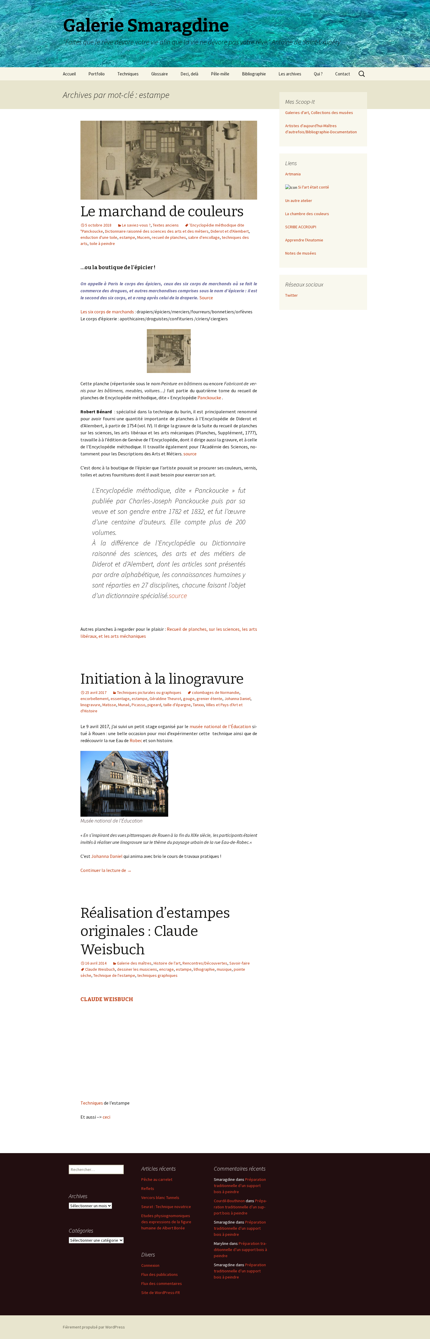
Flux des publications (159, 1274)
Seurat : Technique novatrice (166, 1206)
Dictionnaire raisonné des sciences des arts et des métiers (157, 231)
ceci (106, 1117)
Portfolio (96, 74)
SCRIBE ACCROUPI (300, 226)
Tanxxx (198, 704)
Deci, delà (189, 74)
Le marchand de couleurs (162, 211)
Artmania (293, 174)
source (190, 454)
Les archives (289, 74)
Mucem (143, 237)
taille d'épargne (177, 704)
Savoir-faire (239, 963)
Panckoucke (209, 397)
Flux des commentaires (161, 1283)
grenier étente (209, 698)
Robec (135, 740)
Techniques (128, 74)
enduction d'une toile (98, 237)
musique (224, 969)
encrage (166, 969)
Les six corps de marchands (107, 312)
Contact (342, 74)
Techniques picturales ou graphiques (149, 692)
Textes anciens (166, 225)
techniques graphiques (157, 975)
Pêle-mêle (220, 74)
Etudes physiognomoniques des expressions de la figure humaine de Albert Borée (166, 1222)
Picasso (138, 704)
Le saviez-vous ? (136, 225)
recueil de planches (169, 237)
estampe (127, 237)
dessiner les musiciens (137, 969)
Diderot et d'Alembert (230, 231)
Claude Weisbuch (100, 969)
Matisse (109, 704)
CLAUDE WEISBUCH (106, 999)
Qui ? (318, 74)
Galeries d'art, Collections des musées (319, 112)
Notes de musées (300, 253)
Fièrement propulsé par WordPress (94, 1327)
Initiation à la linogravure (162, 679)
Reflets (147, 1188)
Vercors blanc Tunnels (160, 1197)
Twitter (291, 295)
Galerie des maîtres (134, 963)
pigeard (154, 704)
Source (206, 297)
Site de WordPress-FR (160, 1292)
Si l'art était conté (313, 187)
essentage (120, 698)
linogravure (90, 704)
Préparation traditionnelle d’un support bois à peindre (240, 1185)
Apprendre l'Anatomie (304, 240)
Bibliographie (254, 74)
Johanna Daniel (237, 698)
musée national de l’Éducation (219, 726)
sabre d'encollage (204, 237)
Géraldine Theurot (165, 698)
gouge (189, 698)
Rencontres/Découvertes (205, 963)
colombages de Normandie (215, 692)
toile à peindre (102, 243)
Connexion (150, 1265)
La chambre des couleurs (307, 213)
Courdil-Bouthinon (229, 1200)
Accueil (69, 74)
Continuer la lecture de (106, 870)
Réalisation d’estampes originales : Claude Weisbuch (155, 931)
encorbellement (94, 698)
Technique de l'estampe (114, 975)
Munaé (124, 704)
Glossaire (159, 74)
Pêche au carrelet (156, 1179)
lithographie (204, 969)
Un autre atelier (298, 200)
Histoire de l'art (167, 963)
